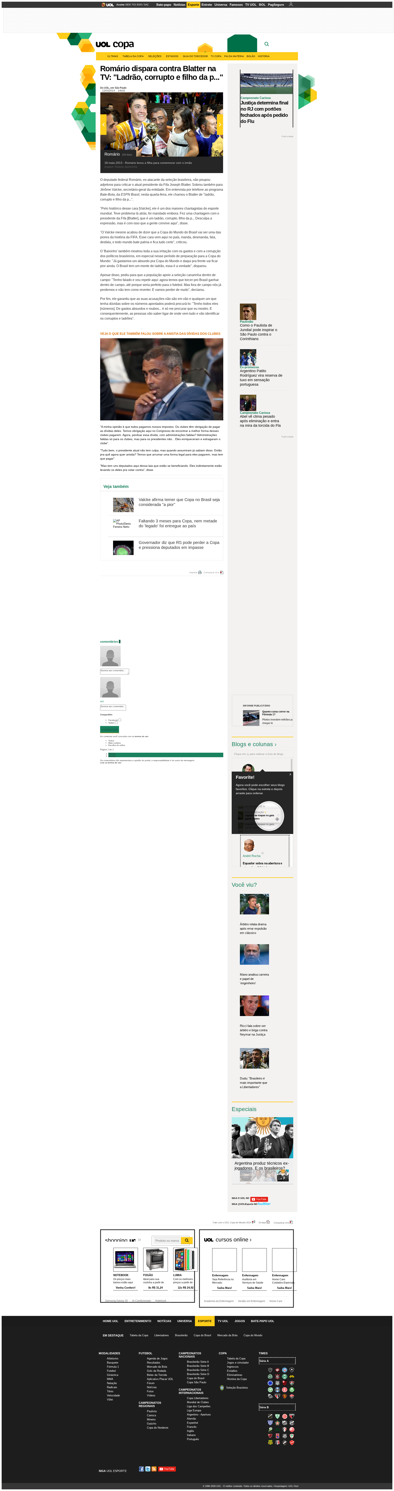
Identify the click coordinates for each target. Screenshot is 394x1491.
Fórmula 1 (113, 1366)
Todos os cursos (280, 1238)
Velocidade (113, 1395)
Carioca (151, 1415)
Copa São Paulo (196, 1382)
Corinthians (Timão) (277, 1376)
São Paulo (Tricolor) (277, 1396)
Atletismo (112, 1358)
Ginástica (112, 1374)
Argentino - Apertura (199, 1414)
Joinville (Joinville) (284, 1429)
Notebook (160, 1300)
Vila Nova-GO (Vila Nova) (292, 1442)
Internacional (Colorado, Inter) (284, 1389)
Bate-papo (163, 4)
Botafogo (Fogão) (292, 1370)
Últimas (112, 56)
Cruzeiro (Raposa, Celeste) (270, 1383)
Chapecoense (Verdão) (270, 1376)
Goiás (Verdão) (270, 1389)
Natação (112, 1383)
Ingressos (233, 1366)
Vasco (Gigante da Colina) (284, 1442)
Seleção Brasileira (237, 1387)
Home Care (275, 1301)
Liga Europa (194, 1410)
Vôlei (110, 1399)
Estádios (172, 56)
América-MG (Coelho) (277, 1416)
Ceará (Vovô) (292, 1423)
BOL (262, 4)
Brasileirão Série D (198, 1374)
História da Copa (237, 1379)
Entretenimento (138, 1321)
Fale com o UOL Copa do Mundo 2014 (232, 1222)
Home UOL (110, 1321)
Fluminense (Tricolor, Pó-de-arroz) (292, 1383)
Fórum (151, 1383)
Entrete (207, 4)
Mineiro (151, 1419)
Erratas (262, 1222)
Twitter (111, 723)
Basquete (112, 1362)
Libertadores (161, 1335)
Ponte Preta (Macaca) (284, 1436)
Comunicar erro (211, 572)
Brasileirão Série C (198, 1370)
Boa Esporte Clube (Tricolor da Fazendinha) (277, 1423)
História (263, 56)
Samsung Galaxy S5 (116, 1300)
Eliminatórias (234, 1374)
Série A (264, 1361)
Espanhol (192, 1422)
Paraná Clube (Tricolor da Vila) (277, 1436)
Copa (123, 43)
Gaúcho (151, 1423)
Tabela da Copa (133, 56)
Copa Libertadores (197, 1398)
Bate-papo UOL (262, 1321)
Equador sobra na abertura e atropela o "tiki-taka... (262, 865)
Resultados (153, 1362)
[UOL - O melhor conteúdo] (106, 6)
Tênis (110, 1391)
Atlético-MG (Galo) (270, 1370)
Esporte (193, 4)
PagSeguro (276, 4)
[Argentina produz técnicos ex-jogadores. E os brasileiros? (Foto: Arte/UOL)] (283, 1181)
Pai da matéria (234, 56)
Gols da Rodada (156, 1370)
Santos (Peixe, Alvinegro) (270, 1396)
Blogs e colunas (252, 744)
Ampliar (210, 97)
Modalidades (109, 1353)
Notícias (179, 4)
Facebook (113, 720)
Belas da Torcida (157, 1374)
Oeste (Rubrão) (270, 1436)
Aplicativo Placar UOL (160, 1379)
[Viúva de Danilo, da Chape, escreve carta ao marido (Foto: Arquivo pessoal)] (270, 1181)
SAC (146, 4)
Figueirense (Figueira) (277, 1383)
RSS (154, 1469)
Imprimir (193, 572)
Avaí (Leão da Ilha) (270, 1423)
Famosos (236, 4)
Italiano (191, 1435)
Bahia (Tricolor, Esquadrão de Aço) (284, 1370)
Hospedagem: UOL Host (286, 1486)
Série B (264, 1407)
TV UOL (251, 4)
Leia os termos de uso (110, 763)
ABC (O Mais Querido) (270, 1416)
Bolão (251, 56)
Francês (192, 1426)
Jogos (240, 1321)
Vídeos (151, 1395)
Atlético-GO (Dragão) (292, 1416)
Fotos (150, 1391)
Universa (220, 4)
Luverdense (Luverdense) (270, 1429)
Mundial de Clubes (198, 1402)
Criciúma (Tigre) (292, 1376)
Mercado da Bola (227, 1335)
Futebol (111, 1370)
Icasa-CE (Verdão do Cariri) (277, 1429)
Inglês (190, 1431)
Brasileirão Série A (198, 1361)
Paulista (152, 1411)
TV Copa (216, 56)
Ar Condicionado (141, 1300)
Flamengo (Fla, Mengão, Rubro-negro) (284, 1383)
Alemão (191, 1418)
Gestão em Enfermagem (251, 1301)
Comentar (109, 729)
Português (193, 1439)
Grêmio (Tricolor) (277, 1389)
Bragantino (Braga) (284, 1423)
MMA (110, 1379)
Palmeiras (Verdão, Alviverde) (292, 1389)
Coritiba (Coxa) (284, 1376)
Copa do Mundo (253, 1335)
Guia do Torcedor (195, 56)
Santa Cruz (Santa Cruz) (277, 1442)
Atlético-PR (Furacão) (277, 1370)
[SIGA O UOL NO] (259, 1201)
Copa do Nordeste (157, 1427)
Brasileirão (181, 1335)
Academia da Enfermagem (219, 1301)
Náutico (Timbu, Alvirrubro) (292, 1429)
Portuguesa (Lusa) (292, 1436)
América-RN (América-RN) (284, 1416)
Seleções (154, 56)
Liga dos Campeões (199, 1406)
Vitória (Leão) (292, 1396)
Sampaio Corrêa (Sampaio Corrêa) (270, 1442)
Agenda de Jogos (157, 1358)
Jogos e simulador (238, 1362)
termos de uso (141, 736)
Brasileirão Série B (198, 1365)
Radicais (112, 1387)
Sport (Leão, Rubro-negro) (284, 1396)
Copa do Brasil (202, 1335)
